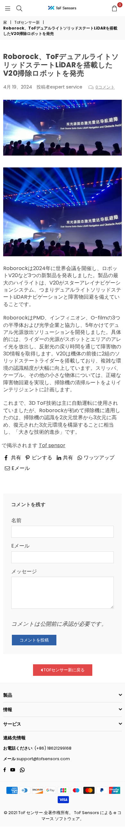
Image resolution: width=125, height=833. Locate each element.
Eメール (20, 545)
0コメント (105, 87)
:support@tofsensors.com (43, 759)
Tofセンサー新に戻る (64, 670)
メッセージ (24, 571)
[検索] (19, 8)
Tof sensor (52, 445)
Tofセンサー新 (27, 22)
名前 (16, 520)
